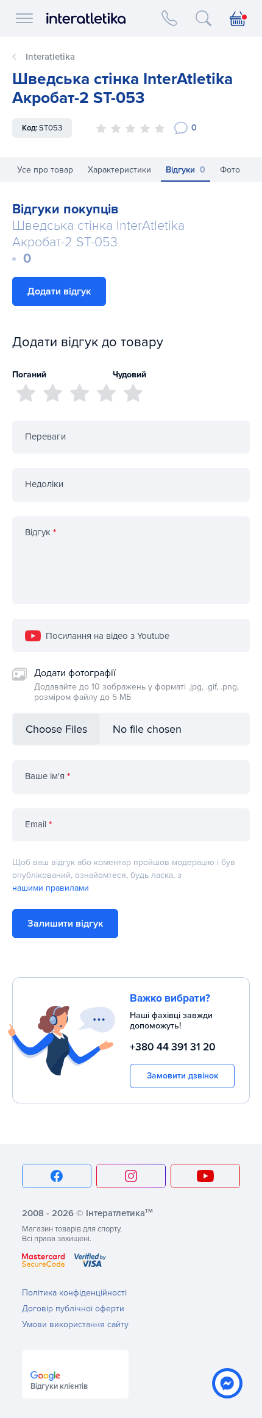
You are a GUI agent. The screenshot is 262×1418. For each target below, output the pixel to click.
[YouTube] (205, 1176)
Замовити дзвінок (182, 1076)
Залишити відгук (65, 923)
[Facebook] (56, 1176)
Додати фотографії (136, 685)
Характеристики (119, 170)
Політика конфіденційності (74, 1293)
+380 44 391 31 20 (173, 1047)
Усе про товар (45, 170)
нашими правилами (50, 888)
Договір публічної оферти (73, 1308)
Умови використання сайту (75, 1324)
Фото (230, 170)
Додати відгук (59, 291)
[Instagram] (131, 1176)
